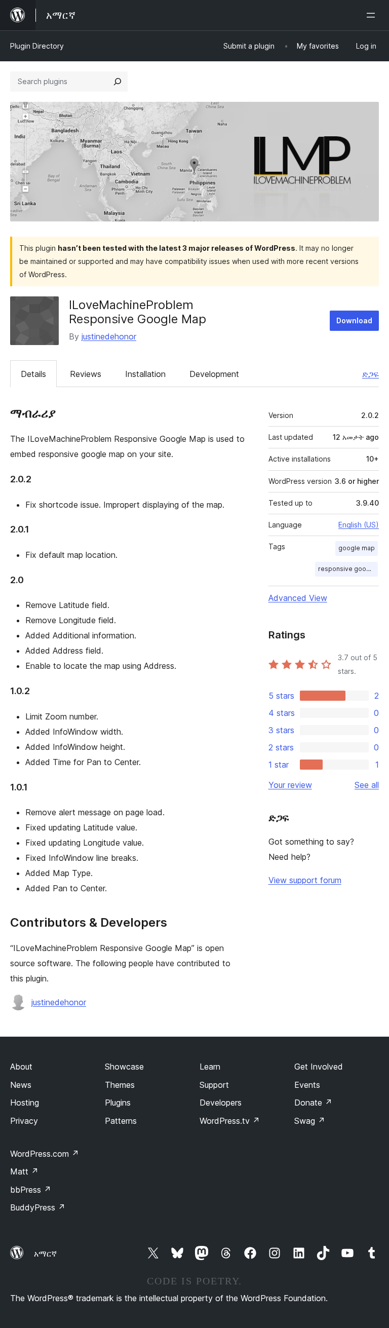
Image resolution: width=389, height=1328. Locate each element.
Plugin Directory (37, 46)
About (21, 1066)
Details (33, 374)
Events (307, 1085)
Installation (145, 374)
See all (367, 785)
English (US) (358, 524)
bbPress (30, 1190)
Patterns (121, 1121)
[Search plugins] (117, 81)
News (20, 1085)
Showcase (124, 1066)
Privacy (24, 1121)
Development (214, 374)
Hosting (24, 1102)
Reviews (85, 374)
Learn (210, 1066)
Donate (313, 1102)
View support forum (304, 880)
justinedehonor (109, 336)
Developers (221, 1102)
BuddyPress (37, 1207)
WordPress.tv (230, 1121)
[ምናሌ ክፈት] (373, 15)
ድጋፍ (370, 374)
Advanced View (297, 598)
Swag (309, 1121)
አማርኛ (45, 1253)
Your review (290, 785)
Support (214, 1085)
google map (356, 548)
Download (354, 320)
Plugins (118, 1102)
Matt (24, 1171)
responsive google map (348, 569)
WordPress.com (44, 1154)
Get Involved (318, 1066)
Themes (120, 1085)
